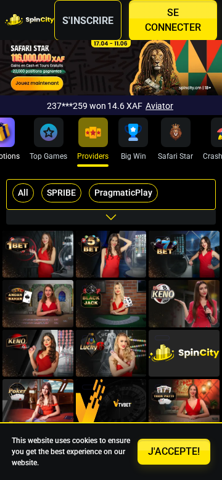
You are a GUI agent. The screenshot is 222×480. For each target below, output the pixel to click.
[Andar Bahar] (37, 303)
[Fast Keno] (184, 303)
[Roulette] (111, 402)
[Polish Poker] (37, 402)
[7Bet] (184, 254)
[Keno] (37, 353)
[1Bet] (37, 254)
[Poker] (184, 353)
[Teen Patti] (184, 402)
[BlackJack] (111, 303)
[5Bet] (111, 254)
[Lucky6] (111, 353)
